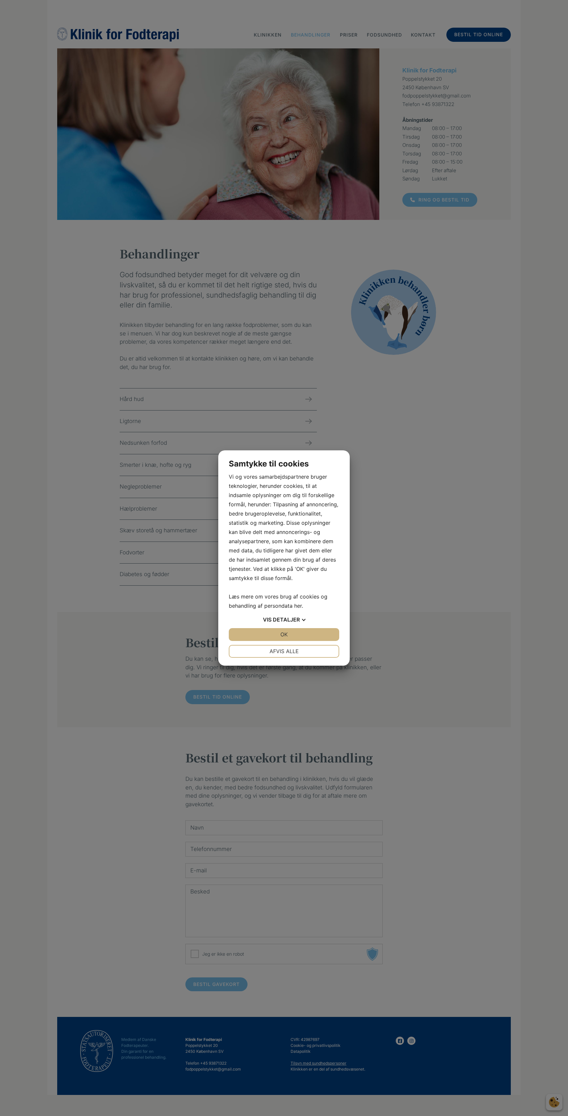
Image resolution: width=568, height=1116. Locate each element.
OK (284, 634)
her (298, 605)
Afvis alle (284, 651)
